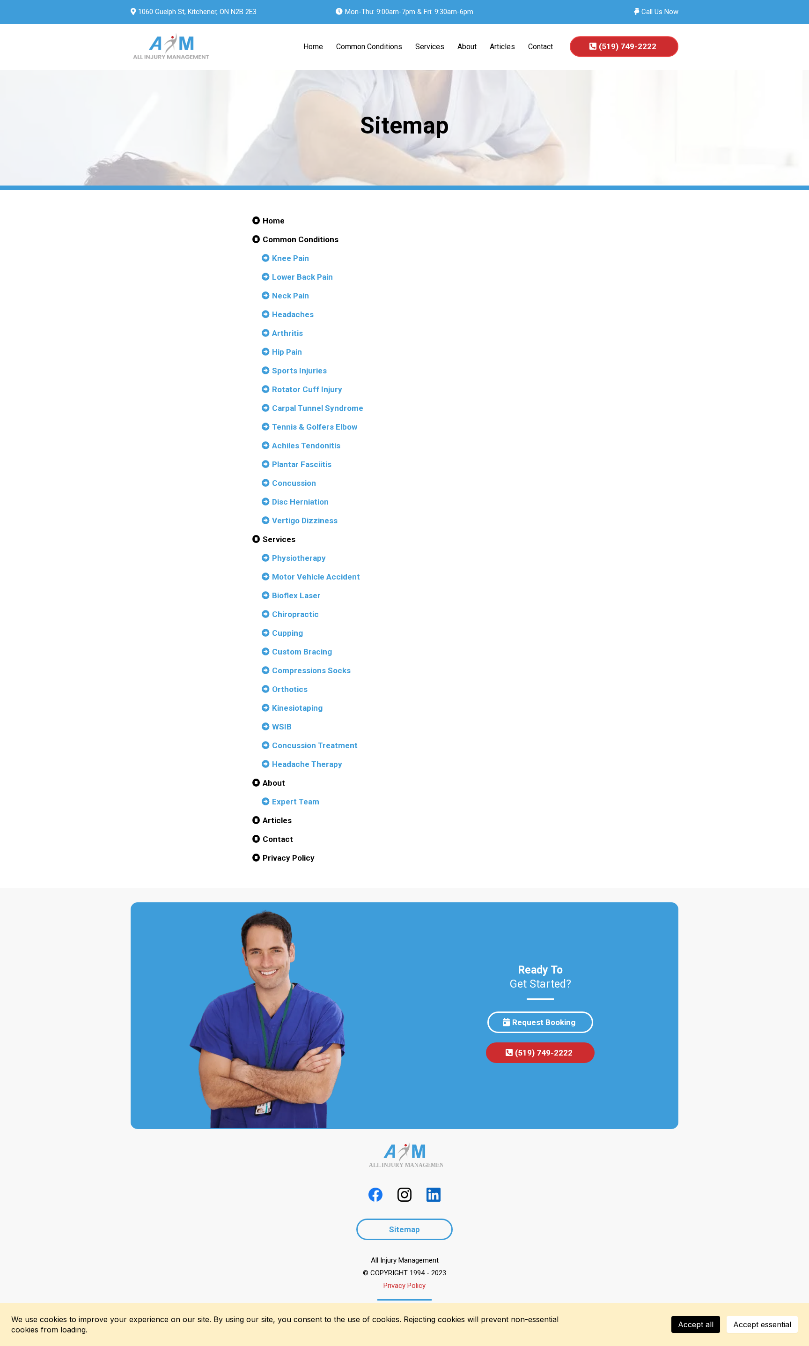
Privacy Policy (404, 1285)
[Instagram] (404, 1194)
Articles (502, 46)
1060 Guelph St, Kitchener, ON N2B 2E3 (197, 11)
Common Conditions (369, 46)
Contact (540, 46)
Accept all (695, 1324)
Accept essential (762, 1324)
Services (429, 46)
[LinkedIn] (433, 1194)
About (467, 46)
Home (313, 46)
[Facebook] (375, 1194)
